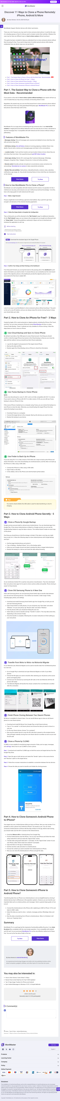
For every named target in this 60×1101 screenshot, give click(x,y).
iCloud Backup (37, 324)
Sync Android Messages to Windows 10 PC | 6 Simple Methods (22, 984)
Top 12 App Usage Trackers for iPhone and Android (19, 982)
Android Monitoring (22, 957)
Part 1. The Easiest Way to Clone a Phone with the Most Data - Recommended (28, 77)
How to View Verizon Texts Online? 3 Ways (17, 978)
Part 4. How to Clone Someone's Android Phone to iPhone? (23, 83)
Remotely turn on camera (19, 166)
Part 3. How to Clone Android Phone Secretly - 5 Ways (22, 81)
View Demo (19, 179)
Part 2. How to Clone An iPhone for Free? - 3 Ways (21, 79)
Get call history (20, 146)
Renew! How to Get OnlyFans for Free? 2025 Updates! (20, 980)
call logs (8, 746)
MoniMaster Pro (43, 106)
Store (54, 1045)
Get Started (53, 1)
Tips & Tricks (12, 1031)
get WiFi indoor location (38, 154)
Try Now (40, 179)
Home (6, 1031)
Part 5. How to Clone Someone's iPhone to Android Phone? (23, 85)
